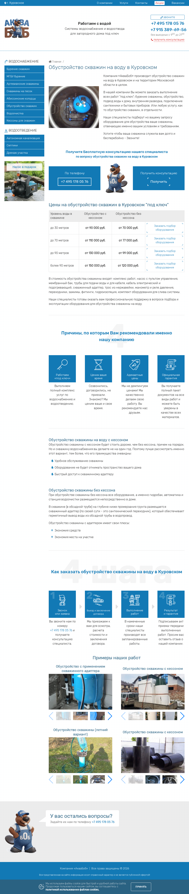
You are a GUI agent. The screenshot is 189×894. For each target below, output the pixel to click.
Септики (12, 145)
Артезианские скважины (23, 83)
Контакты (141, 3)
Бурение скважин (18, 69)
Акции (159, 3)
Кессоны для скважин (21, 120)
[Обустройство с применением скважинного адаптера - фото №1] (80, 692)
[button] (109, 716)
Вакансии (178, 3)
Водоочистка (15, 113)
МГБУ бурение (16, 76)
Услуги (124, 3)
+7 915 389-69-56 (168, 29)
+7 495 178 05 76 (167, 23)
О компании (104, 3)
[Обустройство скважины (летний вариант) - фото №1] (80, 755)
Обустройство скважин (22, 106)
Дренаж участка (17, 152)
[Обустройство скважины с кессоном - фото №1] (153, 692)
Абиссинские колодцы (21, 98)
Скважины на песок (19, 91)
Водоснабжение (23, 61)
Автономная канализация (23, 138)
